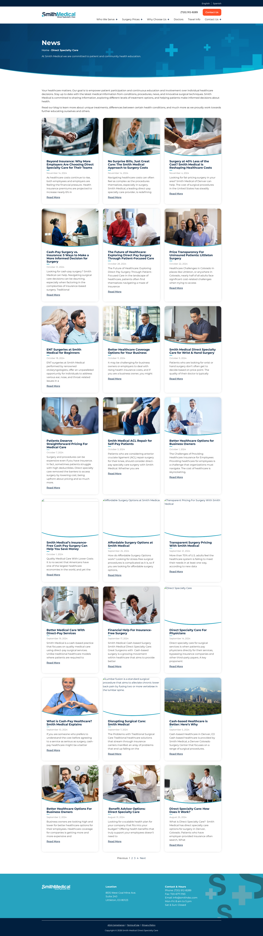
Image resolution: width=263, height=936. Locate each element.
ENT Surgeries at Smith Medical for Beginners (64, 351)
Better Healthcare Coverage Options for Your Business (129, 351)
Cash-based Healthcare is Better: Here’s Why (188, 722)
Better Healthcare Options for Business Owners (191, 442)
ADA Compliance (116, 925)
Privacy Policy (148, 925)
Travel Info (194, 19)
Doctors (178, 19)
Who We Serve (105, 19)
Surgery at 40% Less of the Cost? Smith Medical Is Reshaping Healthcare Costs (190, 164)
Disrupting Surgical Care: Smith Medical (127, 722)
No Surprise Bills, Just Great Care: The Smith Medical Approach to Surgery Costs (128, 164)
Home (45, 50)
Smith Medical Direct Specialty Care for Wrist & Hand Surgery (192, 351)
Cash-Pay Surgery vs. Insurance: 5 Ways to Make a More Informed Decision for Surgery (68, 256)
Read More (53, 197)
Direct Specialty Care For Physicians (188, 631)
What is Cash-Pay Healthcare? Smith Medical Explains (69, 722)
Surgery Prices (131, 19)
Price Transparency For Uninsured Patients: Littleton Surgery (191, 255)
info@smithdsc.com (185, 897)
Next (143, 858)
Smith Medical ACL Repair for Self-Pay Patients (130, 442)
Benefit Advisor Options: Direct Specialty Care (126, 810)
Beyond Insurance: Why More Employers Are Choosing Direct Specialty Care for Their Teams (70, 164)
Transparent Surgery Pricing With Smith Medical (190, 544)
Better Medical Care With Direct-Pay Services (66, 631)
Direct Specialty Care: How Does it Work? (189, 810)
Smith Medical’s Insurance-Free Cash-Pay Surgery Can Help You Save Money (67, 546)
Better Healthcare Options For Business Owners (69, 810)
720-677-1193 (177, 894)
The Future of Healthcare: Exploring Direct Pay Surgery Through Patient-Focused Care (131, 255)
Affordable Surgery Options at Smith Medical (130, 544)
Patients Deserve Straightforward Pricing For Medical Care (67, 444)
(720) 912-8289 (189, 12)
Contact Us (211, 19)
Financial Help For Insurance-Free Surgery (130, 631)
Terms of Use (133, 925)
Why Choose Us (156, 19)
